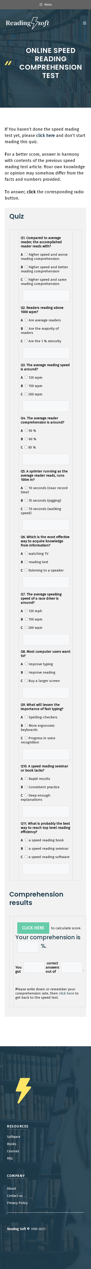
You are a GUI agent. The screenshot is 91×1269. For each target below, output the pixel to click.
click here (66, 993)
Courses (13, 1151)
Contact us (15, 1196)
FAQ (10, 1158)
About (11, 1189)
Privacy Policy (17, 1203)
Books (11, 1144)
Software (13, 1137)
